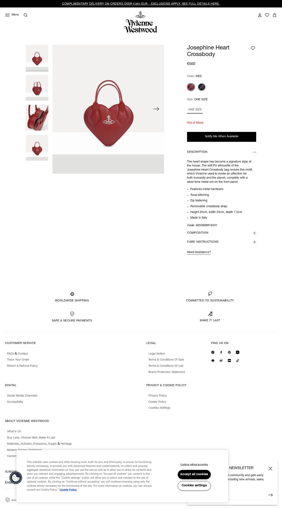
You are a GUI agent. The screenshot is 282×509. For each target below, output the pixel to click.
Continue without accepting (194, 465)
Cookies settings (194, 485)
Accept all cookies (194, 474)
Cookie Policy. (68, 490)
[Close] (270, 468)
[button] (16, 477)
